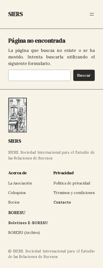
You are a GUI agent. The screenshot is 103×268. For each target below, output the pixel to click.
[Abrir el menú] (92, 14)
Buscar (84, 75)
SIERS (14, 140)
